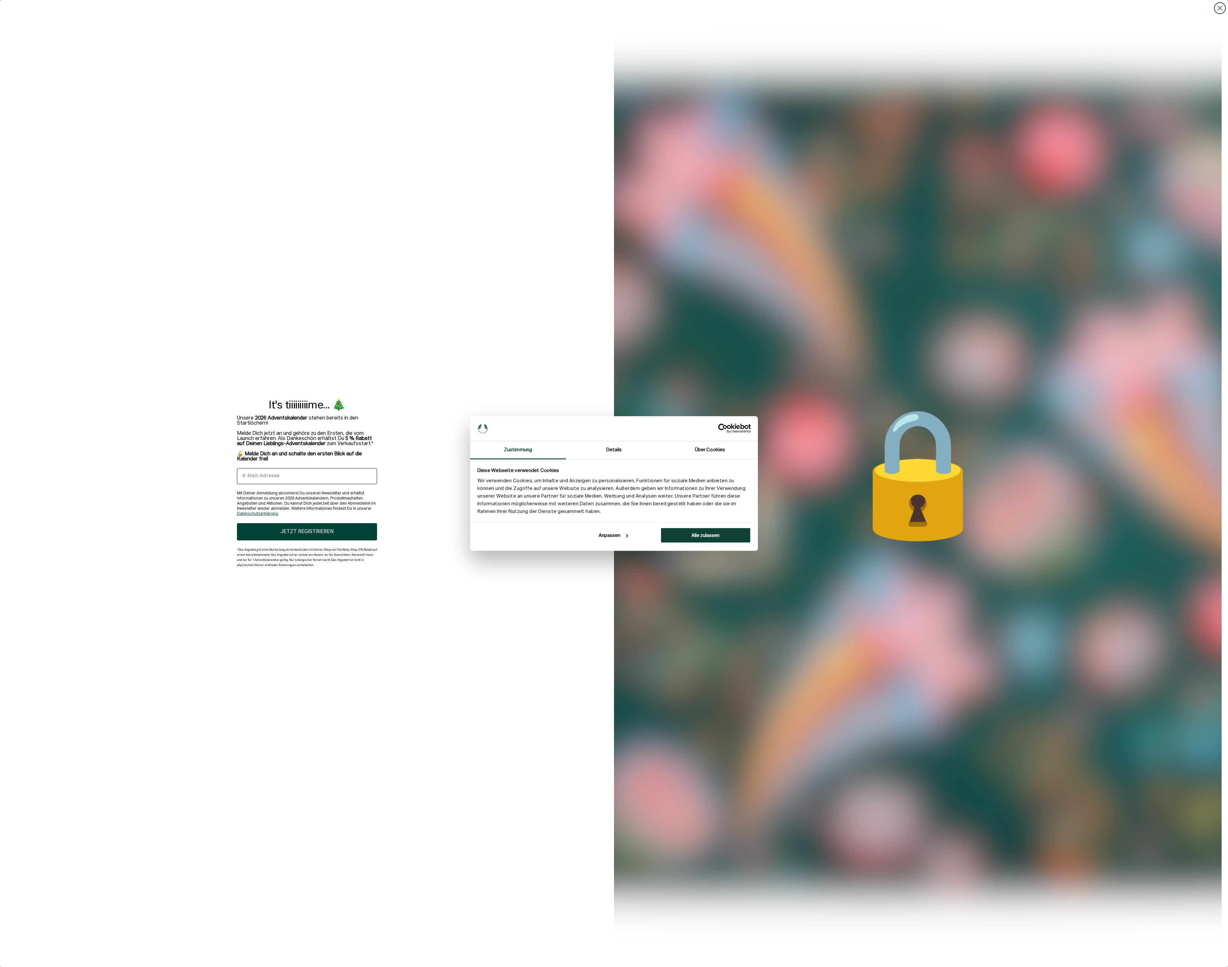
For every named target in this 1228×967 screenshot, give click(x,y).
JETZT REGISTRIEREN (307, 531)
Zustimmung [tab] (518, 449)
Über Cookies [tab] (710, 449)
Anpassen (609, 535)
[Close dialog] (1219, 8)
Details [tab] (614, 449)
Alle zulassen (705, 535)
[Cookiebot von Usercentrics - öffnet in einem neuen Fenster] (723, 428)
